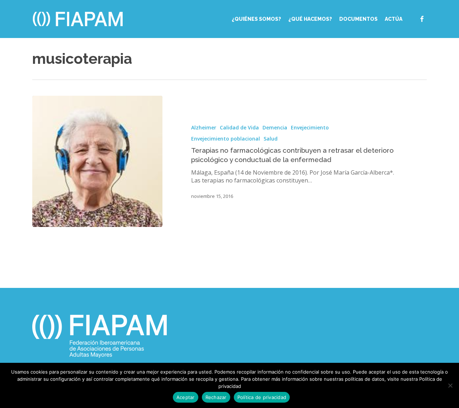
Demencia (274, 127)
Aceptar (185, 397)
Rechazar (216, 397)
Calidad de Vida (239, 127)
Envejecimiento (310, 127)
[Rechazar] (450, 385)
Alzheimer (203, 127)
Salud (271, 138)
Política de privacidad (262, 397)
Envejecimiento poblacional (225, 138)
